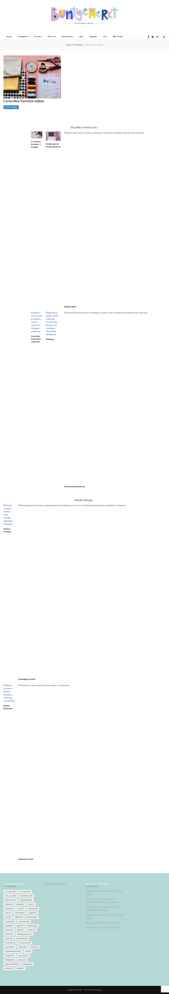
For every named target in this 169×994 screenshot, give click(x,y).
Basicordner (10, 900)
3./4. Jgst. (25, 892)
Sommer (9, 947)
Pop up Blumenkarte (95, 923)
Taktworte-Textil (25, 859)
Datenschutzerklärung (93, 990)
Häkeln (19, 917)
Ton (28, 951)
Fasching (9, 909)
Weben (22, 960)
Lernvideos (24, 921)
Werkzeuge (27, 964)
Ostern (31, 930)
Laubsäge (10, 921)
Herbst (32, 913)
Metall (20, 926)
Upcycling (23, 956)
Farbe (31, 904)
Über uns (52, 36)
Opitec (20, 930)
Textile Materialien (13, 951)
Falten (20, 904)
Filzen (21, 909)
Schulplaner (24, 943)
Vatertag (9, 960)
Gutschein (20, 913)
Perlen (8, 939)
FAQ (105, 36)
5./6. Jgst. (10, 896)
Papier (9, 934)
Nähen (9, 930)
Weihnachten (11, 964)
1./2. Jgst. (10, 892)
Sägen (34, 947)
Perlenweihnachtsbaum (74, 486)
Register (93, 36)
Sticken (23, 947)
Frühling (33, 909)
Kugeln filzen (70, 306)
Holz (8, 917)
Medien (9, 926)
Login (81, 36)
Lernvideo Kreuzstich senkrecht (36, 339)
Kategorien (23, 36)
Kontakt (37, 36)
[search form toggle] (164, 37)
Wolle (20, 968)
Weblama (50, 339)
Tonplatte (9, 956)
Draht (8, 904)
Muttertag (32, 926)
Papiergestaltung (24, 934)
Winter (9, 968)
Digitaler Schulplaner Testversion (101, 915)
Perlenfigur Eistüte (26, 679)
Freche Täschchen (94, 927)
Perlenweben (21, 939)
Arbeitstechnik (26, 896)
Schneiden (10, 943)
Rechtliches (67, 36)
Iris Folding (32, 917)
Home (9, 36)
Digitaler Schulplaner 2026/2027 (100, 891)
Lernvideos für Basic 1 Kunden (36, 144)
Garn (8, 913)
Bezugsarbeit (26, 900)
